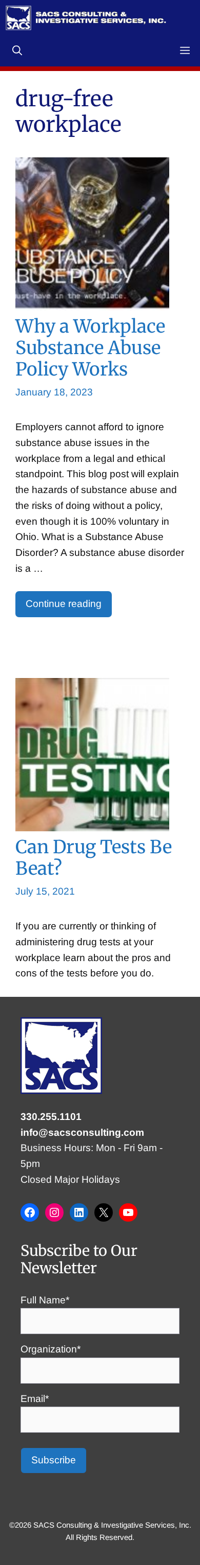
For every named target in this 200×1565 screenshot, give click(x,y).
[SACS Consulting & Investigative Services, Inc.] (86, 18)
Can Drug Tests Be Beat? (93, 857)
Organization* (51, 1349)
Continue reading (64, 603)
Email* (35, 1398)
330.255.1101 (51, 1116)
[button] (17, 51)
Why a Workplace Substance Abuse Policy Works (90, 348)
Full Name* (45, 1300)
